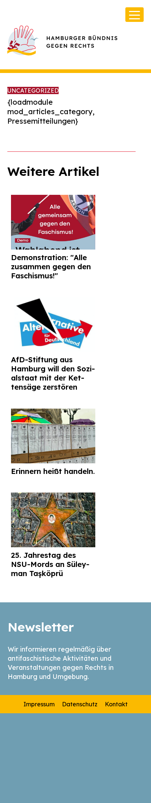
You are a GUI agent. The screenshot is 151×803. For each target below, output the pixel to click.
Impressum (39, 704)
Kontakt (116, 704)
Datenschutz (79, 704)
